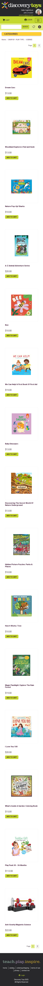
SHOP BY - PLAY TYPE (16, 40)
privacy (16, 970)
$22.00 (8, 930)
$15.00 (8, 811)
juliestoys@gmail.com (26, 15)
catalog (11, 968)
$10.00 (8, 212)
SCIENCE (29, 40)
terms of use (35, 968)
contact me (26, 970)
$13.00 (8, 93)
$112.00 (9, 871)
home (5, 968)
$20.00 (8, 271)
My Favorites (33, 26)
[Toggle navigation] (38, 20)
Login (29, 20)
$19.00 (8, 390)
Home (4, 40)
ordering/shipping (23, 968)
